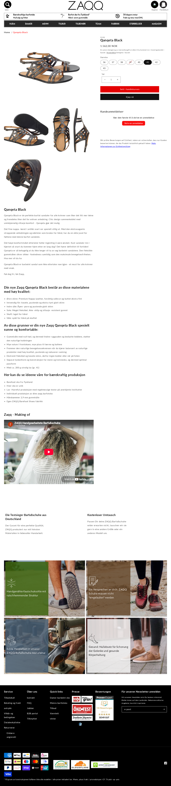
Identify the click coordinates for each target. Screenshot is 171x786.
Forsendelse (111, 53)
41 (148, 62)
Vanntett (54, 713)
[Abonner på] (164, 709)
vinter (53, 718)
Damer (28, 23)
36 (104, 62)
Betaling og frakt (12, 703)
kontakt (31, 697)
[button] (8, 5)
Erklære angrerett (11, 735)
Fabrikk (115, 23)
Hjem (12, 23)
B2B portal (32, 713)
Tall (103, 74)
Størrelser (135, 23)
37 (113, 62)
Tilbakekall (9, 697)
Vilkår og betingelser (9, 715)
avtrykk (7, 708)
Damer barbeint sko (60, 697)
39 (130, 62)
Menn (45, 23)
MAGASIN (157, 23)
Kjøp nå (130, 97)
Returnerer (9, 727)
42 (156, 62)
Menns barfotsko (58, 703)
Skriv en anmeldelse (133, 123)
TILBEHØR (81, 23)
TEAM (98, 23)
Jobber (30, 708)
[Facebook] (165, 764)
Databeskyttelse (12, 722)
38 (122, 62)
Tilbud (62, 23)
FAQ (29, 703)
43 (104, 68)
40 (139, 62)
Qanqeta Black (20, 32)
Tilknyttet (32, 718)
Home (7, 32)
